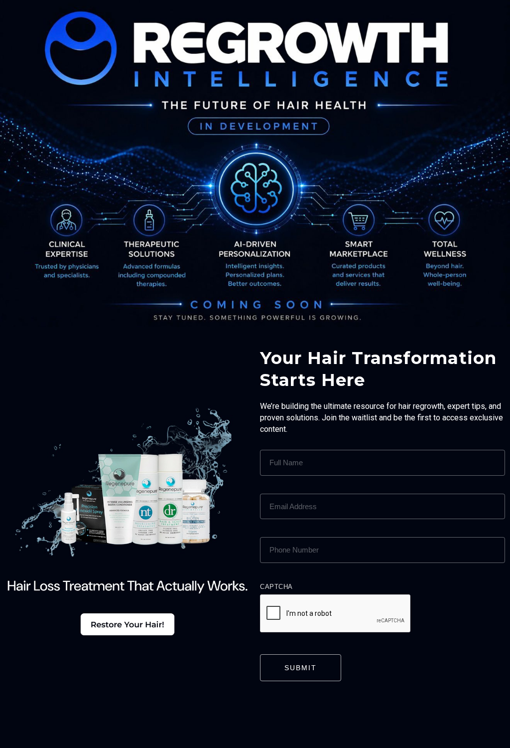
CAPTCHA (276, 586)
